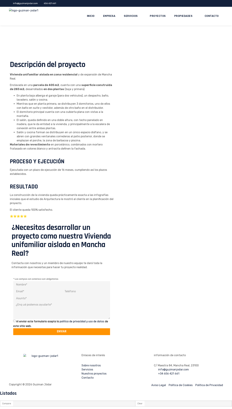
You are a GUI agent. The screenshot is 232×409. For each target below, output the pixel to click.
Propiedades (183, 16)
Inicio (91, 16)
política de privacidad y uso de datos (82, 321)
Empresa (109, 16)
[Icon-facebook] (218, 3)
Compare (6, 403)
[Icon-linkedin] (222, 3)
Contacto (212, 16)
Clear (139, 403)
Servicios (131, 16)
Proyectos (158, 16)
